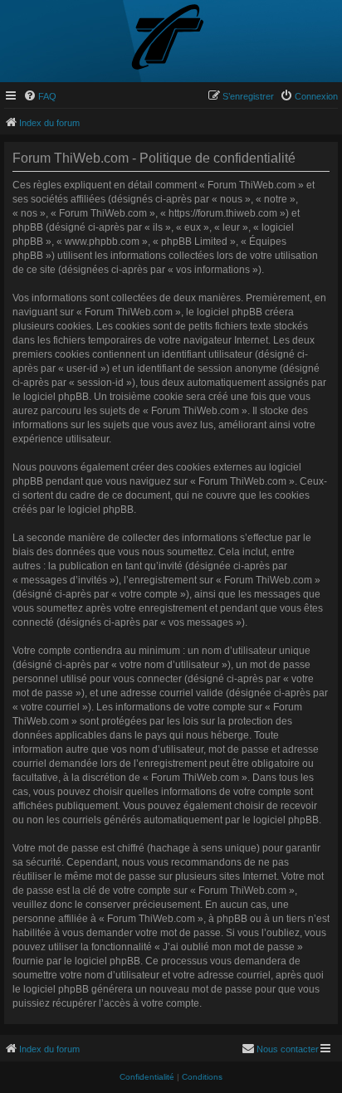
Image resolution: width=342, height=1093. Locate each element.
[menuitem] (39, 96)
